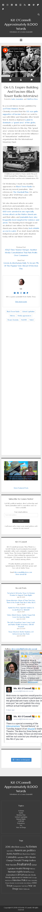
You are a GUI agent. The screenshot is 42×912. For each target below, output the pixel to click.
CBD (26, 857)
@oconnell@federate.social (24, 649)
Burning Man (21, 815)
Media (33, 875)
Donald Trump (21, 860)
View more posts (21, 302)
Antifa (9, 853)
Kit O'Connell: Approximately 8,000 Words (21, 24)
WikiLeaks (26, 889)
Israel (26, 871)
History (12, 316)
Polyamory (21, 823)
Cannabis (11, 857)
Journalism (19, 99)
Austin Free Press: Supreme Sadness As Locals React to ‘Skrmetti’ (21, 609)
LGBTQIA (21, 821)
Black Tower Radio (24, 186)
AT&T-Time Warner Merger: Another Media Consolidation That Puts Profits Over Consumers (21, 252)
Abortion (22, 847)
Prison (7, 883)
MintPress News (32, 99)
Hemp (26, 868)
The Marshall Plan (20, 192)
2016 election (12, 846)
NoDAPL (24, 320)
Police (24, 880)
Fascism (13, 864)
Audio (13, 99)
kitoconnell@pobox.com (23, 572)
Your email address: (21, 512)
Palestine (16, 880)
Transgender (17, 886)
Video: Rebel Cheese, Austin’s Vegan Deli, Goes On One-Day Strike (21, 616)
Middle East (27, 877)
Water (32, 320)
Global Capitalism (28, 312)
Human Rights (21, 819)
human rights (15, 871)
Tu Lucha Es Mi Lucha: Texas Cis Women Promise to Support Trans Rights (21, 594)
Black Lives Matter (29, 854)
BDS (21, 854)
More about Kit (21, 574)
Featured (24, 864)
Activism (21, 811)
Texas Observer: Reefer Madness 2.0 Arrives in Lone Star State (21, 633)
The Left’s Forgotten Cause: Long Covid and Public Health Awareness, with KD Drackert (21, 624)
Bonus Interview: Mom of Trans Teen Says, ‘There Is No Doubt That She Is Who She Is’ (21, 601)
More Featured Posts (21, 488)
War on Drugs (21, 827)
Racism (12, 883)
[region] (21, 470)
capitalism (20, 857)
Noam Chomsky (13, 320)
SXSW (34, 883)
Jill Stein (31, 872)
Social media (19, 883)
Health (19, 868)
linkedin (27, 875)
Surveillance (28, 883)
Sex (21, 825)
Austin (21, 813)
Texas (9, 885)
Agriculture (10, 851)
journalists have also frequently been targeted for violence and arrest (21, 220)
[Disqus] (21, 360)
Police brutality (32, 880)
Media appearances (24, 316)
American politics (24, 850)
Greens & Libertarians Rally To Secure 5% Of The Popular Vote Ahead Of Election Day (21, 266)
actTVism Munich (10, 108)
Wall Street (25, 886)
